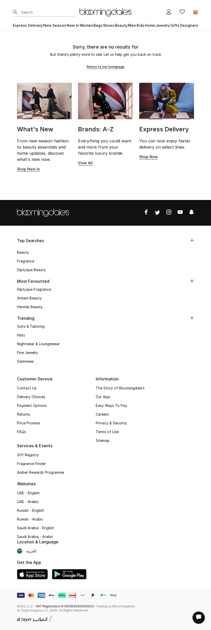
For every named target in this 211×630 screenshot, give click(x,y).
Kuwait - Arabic (30, 519)
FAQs (21, 432)
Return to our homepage (105, 67)
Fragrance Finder (31, 463)
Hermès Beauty (30, 307)
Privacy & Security (111, 423)
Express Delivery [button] (28, 25)
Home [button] (150, 25)
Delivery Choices (31, 397)
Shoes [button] (108, 25)
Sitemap (103, 440)
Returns (23, 414)
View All (85, 163)
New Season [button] (54, 25)
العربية (31, 551)
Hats (21, 335)
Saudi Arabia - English (35, 528)
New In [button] (73, 25)
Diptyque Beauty (31, 270)
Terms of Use (107, 432)
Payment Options (32, 405)
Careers (102, 414)
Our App (103, 397)
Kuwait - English (30, 510)
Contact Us (27, 388)
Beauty (23, 252)
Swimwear (25, 361)
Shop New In (28, 169)
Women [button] (86, 25)
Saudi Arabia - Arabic (35, 536)
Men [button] (132, 25)
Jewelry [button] (162, 25)
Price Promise (28, 423)
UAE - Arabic (28, 501)
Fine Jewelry (27, 352)
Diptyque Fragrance (34, 289)
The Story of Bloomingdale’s (120, 388)
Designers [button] (189, 25)
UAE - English (28, 493)
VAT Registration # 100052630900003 (65, 606)
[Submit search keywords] (15, 12)
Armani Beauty (29, 298)
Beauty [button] (121, 25)
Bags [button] (97, 25)
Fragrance (25, 261)
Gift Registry (28, 455)
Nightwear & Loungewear (38, 344)
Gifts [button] (174, 25)
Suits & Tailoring (31, 326)
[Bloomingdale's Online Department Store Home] (105, 11)
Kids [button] (140, 25)
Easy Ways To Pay (111, 405)
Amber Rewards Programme (40, 472)
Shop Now (148, 156)
